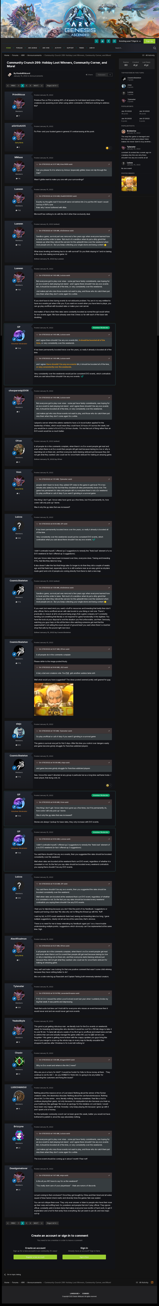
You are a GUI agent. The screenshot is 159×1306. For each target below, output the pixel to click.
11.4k (19, 348)
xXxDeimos (64, 231)
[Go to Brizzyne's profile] (19, 1135)
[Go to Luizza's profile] (19, 525)
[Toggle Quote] (37, 164)
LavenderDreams (68, 993)
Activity (58, 48)
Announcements (36, 76)
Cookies (85, 1293)
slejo (18, 723)
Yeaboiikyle (18, 1020)
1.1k (19, 179)
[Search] (154, 48)
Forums (19, 48)
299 (19, 538)
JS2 (62, 667)
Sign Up (149, 41)
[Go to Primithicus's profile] (19, 103)
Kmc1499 (64, 164)
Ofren (19, 440)
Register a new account (35, 1257)
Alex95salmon (19, 938)
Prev (13, 86)
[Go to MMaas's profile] (19, 166)
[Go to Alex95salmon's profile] (19, 947)
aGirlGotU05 (19, 126)
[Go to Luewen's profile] (19, 197)
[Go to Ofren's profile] (19, 449)
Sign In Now (84, 1257)
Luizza (63, 275)
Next (36, 86)
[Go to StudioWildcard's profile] (9, 74)
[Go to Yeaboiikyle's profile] (19, 1029)
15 (19, 1109)
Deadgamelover (19, 1168)
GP (18, 327)
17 (19, 116)
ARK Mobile (32, 48)
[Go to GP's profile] (19, 335)
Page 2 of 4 (52, 86)
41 (19, 462)
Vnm (18, 472)
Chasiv (18, 1052)
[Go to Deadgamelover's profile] (19, 1177)
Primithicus (18, 94)
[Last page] (42, 85)
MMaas (19, 157)
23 (19, 1148)
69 (19, 1074)
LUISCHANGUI (18, 1087)
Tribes (81, 48)
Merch (92, 48)
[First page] (8, 85)
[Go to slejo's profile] (19, 732)
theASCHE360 (66, 196)
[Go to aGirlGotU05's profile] (19, 134)
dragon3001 (65, 1060)
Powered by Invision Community (79, 1299)
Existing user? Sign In (129, 41)
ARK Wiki (45, 48)
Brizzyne (18, 1126)
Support (70, 48)
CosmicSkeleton (19, 580)
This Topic (145, 48)
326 (19, 1007)
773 (19, 602)
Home (8, 48)
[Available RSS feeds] (152, 1282)
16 (19, 1042)
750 (19, 210)
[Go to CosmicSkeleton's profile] (19, 589)
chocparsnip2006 (19, 390)
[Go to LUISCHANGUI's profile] (19, 1096)
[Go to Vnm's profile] (19, 480)
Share (90, 75)
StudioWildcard (23, 73)
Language (74, 1293)
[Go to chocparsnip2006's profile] (19, 399)
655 (19, 745)
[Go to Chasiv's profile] (19, 1061)
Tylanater (64, 479)
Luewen (18, 189)
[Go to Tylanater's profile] (19, 995)
